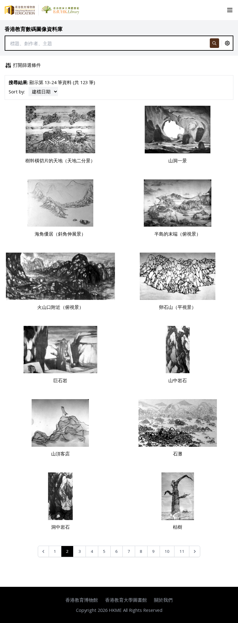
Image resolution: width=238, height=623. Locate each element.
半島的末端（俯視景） (177, 234)
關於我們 (163, 600)
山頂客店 (60, 453)
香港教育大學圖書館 (126, 600)
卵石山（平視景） (177, 307)
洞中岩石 (60, 527)
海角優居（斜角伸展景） (60, 234)
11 (181, 551)
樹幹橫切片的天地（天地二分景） (60, 160)
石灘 (177, 453)
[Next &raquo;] (195, 551)
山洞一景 (177, 160)
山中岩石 (177, 380)
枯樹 (177, 527)
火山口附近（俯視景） (60, 307)
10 (167, 551)
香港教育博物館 (81, 600)
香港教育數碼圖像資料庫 (34, 28)
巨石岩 (60, 380)
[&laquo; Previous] (43, 551)
